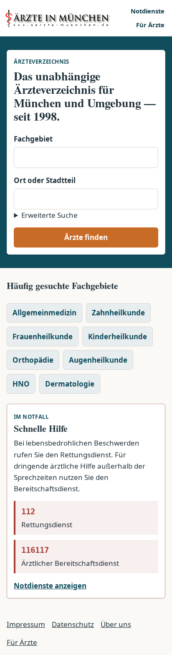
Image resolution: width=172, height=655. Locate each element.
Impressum (26, 624)
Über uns (116, 624)
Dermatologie (69, 384)
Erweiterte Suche (49, 215)
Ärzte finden (86, 237)
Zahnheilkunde (118, 312)
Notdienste (147, 11)
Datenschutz (73, 624)
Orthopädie (33, 360)
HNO (21, 384)
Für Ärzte (150, 25)
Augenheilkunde (98, 360)
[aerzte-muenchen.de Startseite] (65, 18)
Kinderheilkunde (117, 336)
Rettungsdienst (46, 518)
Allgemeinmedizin (44, 312)
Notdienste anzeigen (50, 586)
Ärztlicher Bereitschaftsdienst (70, 556)
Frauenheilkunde (43, 336)
